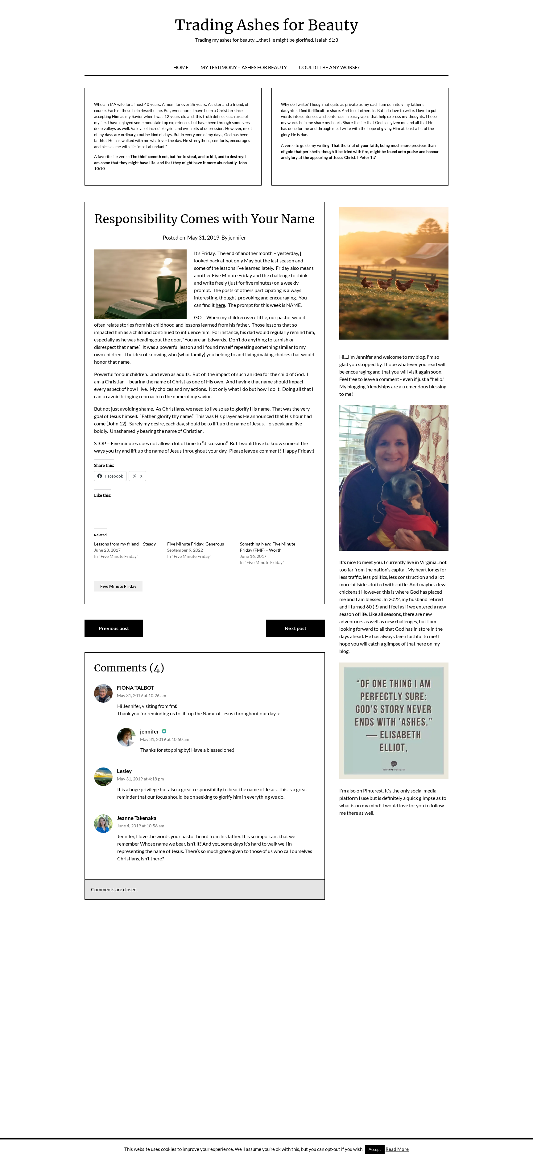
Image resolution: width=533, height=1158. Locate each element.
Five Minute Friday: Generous (195, 543)
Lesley (124, 771)
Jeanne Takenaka (136, 818)
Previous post (114, 628)
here (220, 305)
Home (180, 67)
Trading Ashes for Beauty (266, 25)
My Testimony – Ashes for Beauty (243, 67)
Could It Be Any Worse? (329, 67)
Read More (397, 1149)
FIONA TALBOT (135, 687)
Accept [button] (375, 1149)
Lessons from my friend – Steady (125, 543)
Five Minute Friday (118, 586)
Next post (295, 628)
